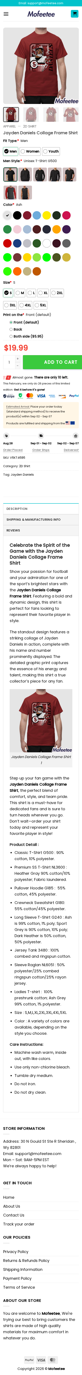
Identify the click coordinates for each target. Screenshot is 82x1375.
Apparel (9, 126)
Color (8, 204)
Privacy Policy (15, 1251)
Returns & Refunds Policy (26, 1260)
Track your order (18, 1224)
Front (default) (26, 322)
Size (7, 282)
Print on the (13, 314)
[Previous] (10, 65)
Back (18, 329)
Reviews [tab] (13, 530)
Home (8, 1197)
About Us (11, 1206)
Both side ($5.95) (28, 336)
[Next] (72, 65)
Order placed (13, 450)
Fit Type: (11, 140)
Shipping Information (22, 1269)
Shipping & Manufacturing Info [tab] (34, 519)
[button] (6, 14)
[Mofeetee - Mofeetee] (41, 13)
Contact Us (13, 1215)
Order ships (40, 450)
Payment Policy (17, 1278)
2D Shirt (30, 126)
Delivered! (71, 450)
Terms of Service (19, 1287)
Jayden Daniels (22, 474)
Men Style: (12, 160)
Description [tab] (17, 509)
